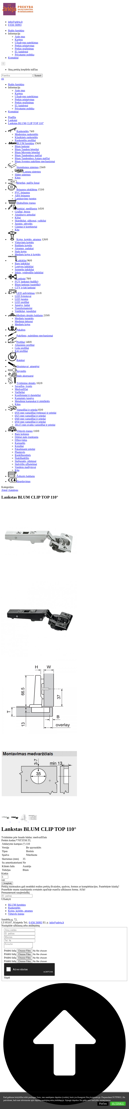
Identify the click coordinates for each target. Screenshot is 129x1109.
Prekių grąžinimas (24, 48)
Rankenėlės (22, 131)
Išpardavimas (23, 481)
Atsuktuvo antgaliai (25, 214)
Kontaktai (13, 57)
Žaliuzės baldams (25, 476)
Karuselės (20, 443)
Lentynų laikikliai (24, 266)
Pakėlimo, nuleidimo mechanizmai (34, 335)
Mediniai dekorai (24, 321)
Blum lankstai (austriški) (27, 284)
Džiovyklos (21, 440)
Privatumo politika (24, 54)
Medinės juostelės (24, 318)
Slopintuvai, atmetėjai (27, 366)
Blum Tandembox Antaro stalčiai (32, 158)
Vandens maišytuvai (25, 467)
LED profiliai (22, 302)
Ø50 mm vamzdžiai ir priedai (30, 421)
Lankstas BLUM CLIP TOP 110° (26, 123)
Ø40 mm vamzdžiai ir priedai (30, 418)
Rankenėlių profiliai (25, 140)
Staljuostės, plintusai (25, 461)
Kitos (17, 177)
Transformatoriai (23, 308)
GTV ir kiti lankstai (25, 287)
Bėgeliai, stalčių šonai (27, 182)
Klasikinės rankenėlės (26, 137)
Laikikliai (21, 260)
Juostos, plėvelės (23, 223)
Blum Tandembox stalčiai (28, 155)
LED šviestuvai (23, 296)
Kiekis (4, 873)
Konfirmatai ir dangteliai (28, 395)
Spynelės (21, 371)
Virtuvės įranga (24, 431)
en (2, 78)
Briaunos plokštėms (26, 189)
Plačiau (103, 1103)
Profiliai (20, 342)
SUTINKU (118, 1103)
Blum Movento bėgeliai (27, 152)
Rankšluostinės (23, 455)
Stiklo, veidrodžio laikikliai (29, 272)
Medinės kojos (22, 324)
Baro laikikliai (22, 263)
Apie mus (20, 36)
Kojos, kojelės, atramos (28, 239)
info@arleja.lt (15, 21)
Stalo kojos (21, 251)
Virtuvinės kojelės (24, 242)
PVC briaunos (22, 192)
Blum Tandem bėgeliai (27, 149)
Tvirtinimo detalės (26, 383)
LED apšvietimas (25, 293)
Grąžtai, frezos (22, 211)
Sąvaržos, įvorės (23, 386)
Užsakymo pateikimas (26, 42)
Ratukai (20, 360)
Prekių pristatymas (24, 45)
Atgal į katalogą (9, 490)
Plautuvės (20, 452)
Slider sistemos (23, 174)
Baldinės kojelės (23, 245)
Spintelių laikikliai (24, 269)
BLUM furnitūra (25, 143)
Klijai (18, 217)
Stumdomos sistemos (27, 167)
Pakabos (20, 329)
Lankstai (12, 120)
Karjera (19, 39)
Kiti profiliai (21, 351)
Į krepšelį (7, 883)
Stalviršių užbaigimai (26, 464)
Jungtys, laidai (22, 305)
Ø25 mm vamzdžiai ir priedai (30, 415)
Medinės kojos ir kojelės (27, 254)
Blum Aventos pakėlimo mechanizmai (35, 161)
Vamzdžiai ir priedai (27, 409)
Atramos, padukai (24, 248)
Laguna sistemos (32, 171)
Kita (17, 229)
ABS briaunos (22, 195)
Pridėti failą (10, 950)
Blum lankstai (22, 146)
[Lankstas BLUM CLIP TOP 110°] (39, 579)
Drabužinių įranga (26, 202)
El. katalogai (21, 51)
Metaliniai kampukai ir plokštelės (32, 401)
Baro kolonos (22, 434)
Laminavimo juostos (25, 198)
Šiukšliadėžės (22, 458)
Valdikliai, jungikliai (25, 311)
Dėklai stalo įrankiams (26, 437)
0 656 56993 (15, 24)
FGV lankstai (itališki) (26, 281)
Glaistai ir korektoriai (26, 226)
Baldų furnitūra (16, 30)
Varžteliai (20, 392)
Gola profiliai (22, 348)
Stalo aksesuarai (24, 375)
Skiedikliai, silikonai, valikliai (30, 220)
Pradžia (12, 117)
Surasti (37, 75)
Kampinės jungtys (24, 398)
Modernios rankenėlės (26, 134)
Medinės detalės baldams (29, 315)
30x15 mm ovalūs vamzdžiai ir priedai (35, 424)
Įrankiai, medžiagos (26, 208)
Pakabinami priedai (25, 449)
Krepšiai (19, 446)
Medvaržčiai (21, 389)
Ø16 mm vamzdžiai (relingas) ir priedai (35, 412)
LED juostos (21, 299)
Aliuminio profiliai (24, 345)
